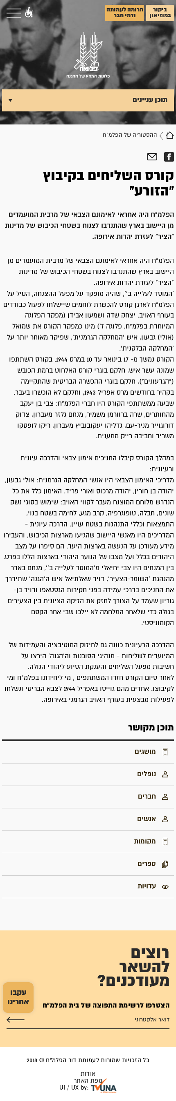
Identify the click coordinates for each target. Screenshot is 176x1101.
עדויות (147, 886)
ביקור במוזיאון (160, 12)
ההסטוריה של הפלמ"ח (130, 135)
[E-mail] (152, 157)
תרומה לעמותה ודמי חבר (124, 12)
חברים (147, 796)
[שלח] (16, 1019)
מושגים (145, 752)
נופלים (146, 774)
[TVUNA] (104, 1086)
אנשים (146, 819)
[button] (29, 13)
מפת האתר (88, 1080)
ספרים (147, 864)
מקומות (145, 841)
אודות (88, 1074)
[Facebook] (169, 157)
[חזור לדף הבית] (170, 135)
